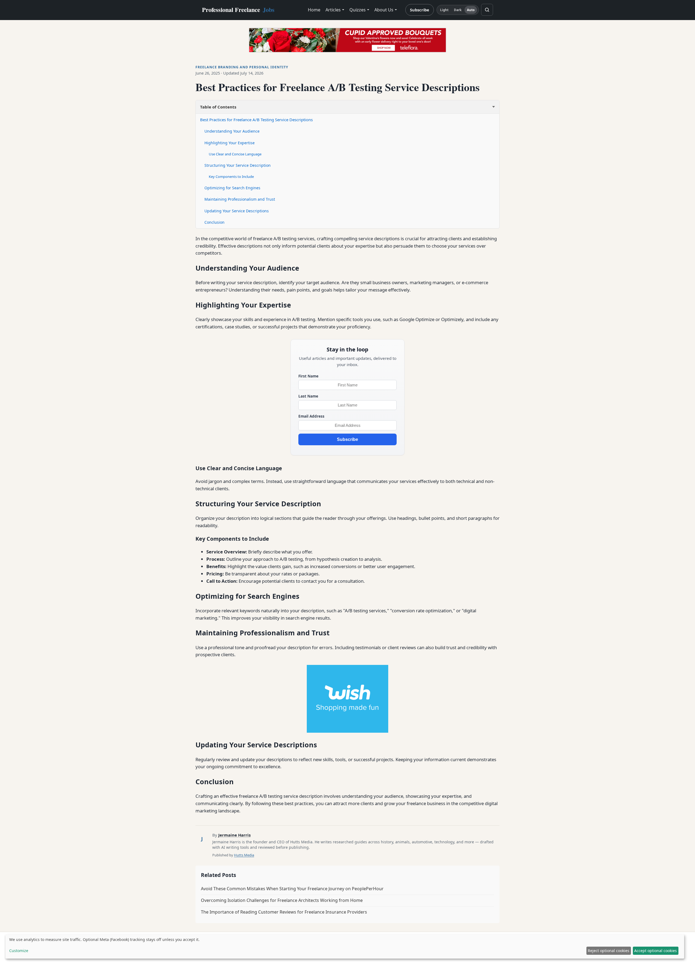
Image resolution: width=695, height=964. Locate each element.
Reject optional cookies (608, 950)
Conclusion (214, 222)
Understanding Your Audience (232, 131)
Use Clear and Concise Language (235, 154)
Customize (18, 950)
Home (314, 10)
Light (444, 10)
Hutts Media (244, 855)
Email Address (311, 416)
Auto (471, 10)
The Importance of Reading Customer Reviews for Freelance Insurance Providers (284, 912)
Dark (458, 10)
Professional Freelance (238, 9)
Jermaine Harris (234, 835)
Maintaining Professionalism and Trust (239, 199)
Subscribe (419, 9)
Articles (333, 10)
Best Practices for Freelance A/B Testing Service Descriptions (256, 119)
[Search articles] (487, 10)
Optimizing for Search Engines (232, 187)
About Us (383, 10)
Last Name (308, 396)
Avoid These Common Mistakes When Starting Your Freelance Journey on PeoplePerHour (292, 889)
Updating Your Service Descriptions (236, 210)
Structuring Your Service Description (237, 165)
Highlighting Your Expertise (229, 142)
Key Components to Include (231, 176)
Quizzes (357, 10)
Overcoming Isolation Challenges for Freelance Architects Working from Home (282, 900)
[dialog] (344, 946)
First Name (308, 376)
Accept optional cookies (655, 950)
